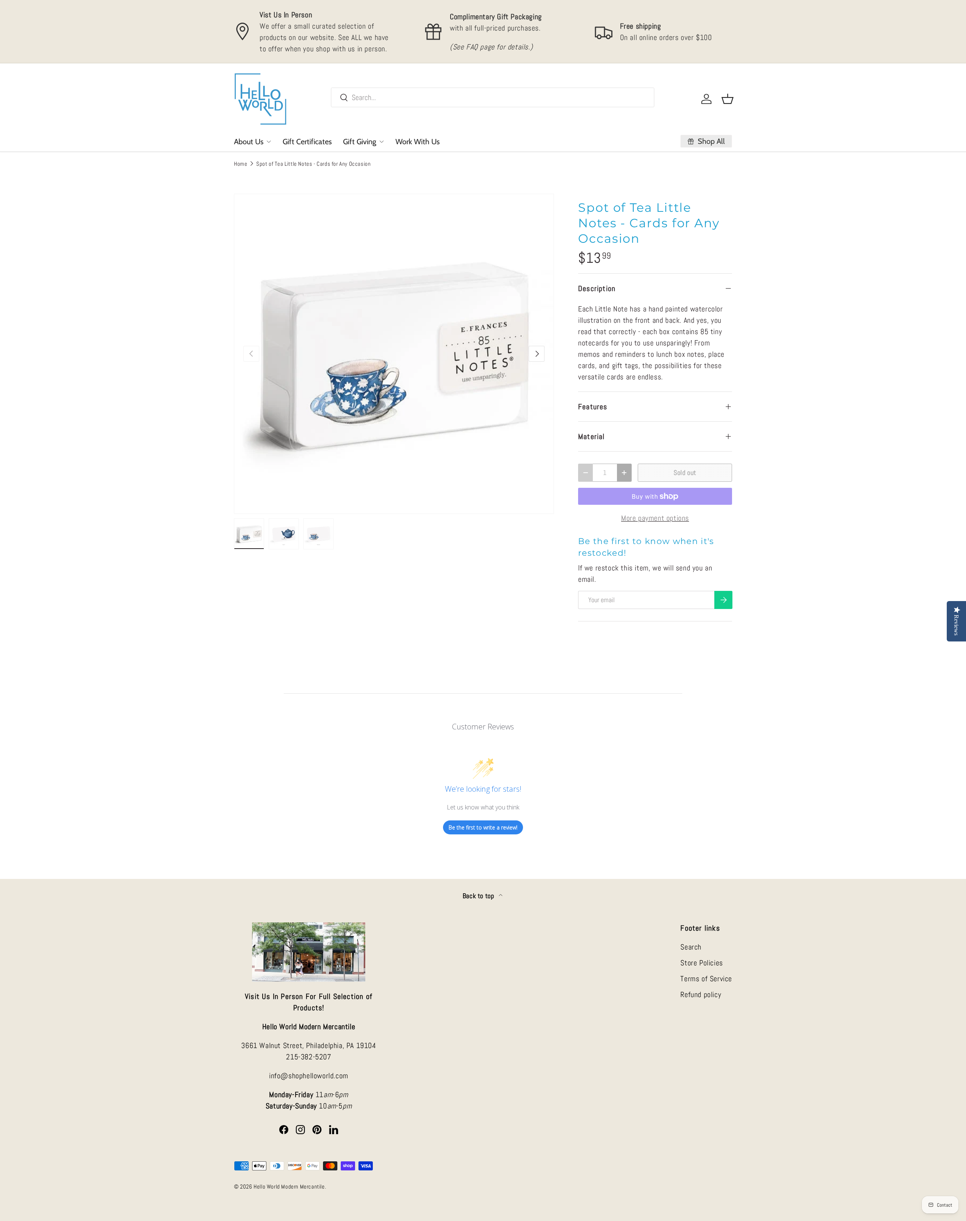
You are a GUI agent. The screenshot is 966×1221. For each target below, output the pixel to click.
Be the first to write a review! (483, 827)
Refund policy (700, 994)
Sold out (685, 472)
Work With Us (417, 141)
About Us (248, 141)
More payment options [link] (655, 518)
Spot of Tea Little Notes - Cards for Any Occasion (313, 163)
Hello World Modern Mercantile (289, 1186)
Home (240, 163)
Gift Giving (359, 141)
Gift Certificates (307, 141)
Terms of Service (706, 979)
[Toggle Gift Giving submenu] (381, 141)
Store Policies (701, 963)
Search (690, 947)
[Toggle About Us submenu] (268, 141)
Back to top (479, 896)
